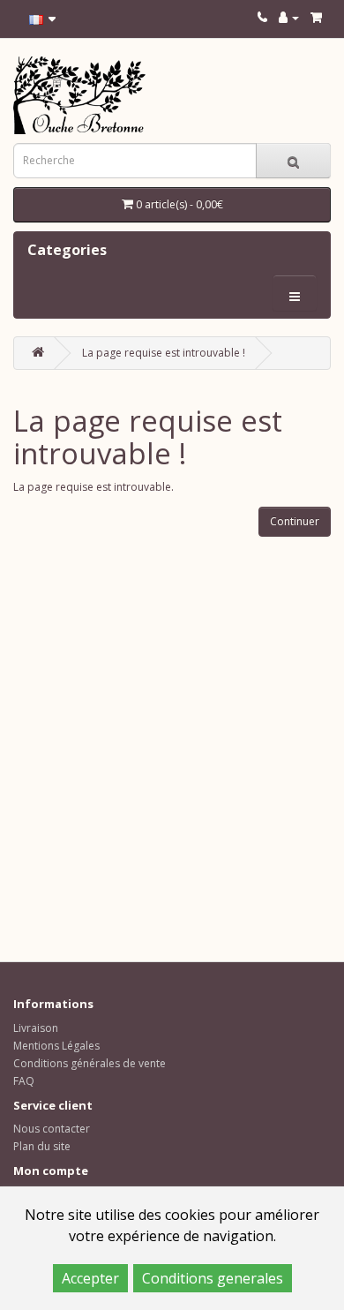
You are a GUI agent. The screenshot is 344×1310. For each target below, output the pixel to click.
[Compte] (289, 17)
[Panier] (316, 17)
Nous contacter (51, 1128)
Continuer (294, 521)
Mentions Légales (56, 1045)
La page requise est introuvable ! (163, 352)
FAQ (23, 1080)
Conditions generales (212, 1278)
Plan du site (42, 1146)
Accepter (90, 1278)
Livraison (35, 1027)
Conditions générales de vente (89, 1063)
